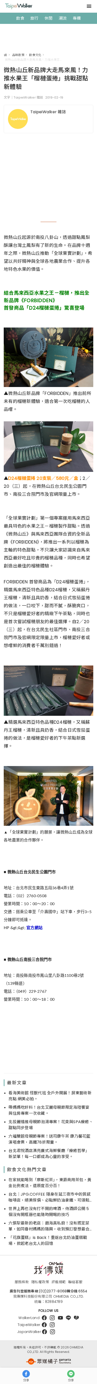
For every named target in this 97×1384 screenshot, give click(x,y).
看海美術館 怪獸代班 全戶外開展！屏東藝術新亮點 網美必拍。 (50, 1096)
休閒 (49, 18)
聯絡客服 (75, 1281)
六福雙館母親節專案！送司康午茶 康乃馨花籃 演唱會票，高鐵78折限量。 (49, 1139)
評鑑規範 (58, 1281)
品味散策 (18, 55)
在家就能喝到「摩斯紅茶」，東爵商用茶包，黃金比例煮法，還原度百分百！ (49, 1183)
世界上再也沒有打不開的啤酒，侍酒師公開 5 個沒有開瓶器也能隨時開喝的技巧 (48, 1212)
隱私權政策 (40, 1281)
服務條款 (22, 1281)
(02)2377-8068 (53, 1291)
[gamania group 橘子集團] (48, 1362)
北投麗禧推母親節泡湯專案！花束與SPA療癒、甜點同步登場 (50, 1125)
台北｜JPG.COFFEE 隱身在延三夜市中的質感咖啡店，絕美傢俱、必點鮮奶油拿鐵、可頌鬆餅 (49, 1197)
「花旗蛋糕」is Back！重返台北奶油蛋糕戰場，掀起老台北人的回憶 (47, 1240)
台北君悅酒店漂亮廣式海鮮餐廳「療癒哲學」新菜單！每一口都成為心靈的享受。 (48, 1154)
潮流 (63, 18)
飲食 (20, 18)
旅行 (34, 18)
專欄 (77, 18)
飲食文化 (35, 55)
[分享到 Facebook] (26, 1374)
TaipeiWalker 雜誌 (48, 112)
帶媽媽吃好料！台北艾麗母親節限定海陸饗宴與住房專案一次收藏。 (48, 1110)
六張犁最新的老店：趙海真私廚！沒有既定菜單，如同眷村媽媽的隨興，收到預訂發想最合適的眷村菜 (48, 1226)
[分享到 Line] (71, 1374)
